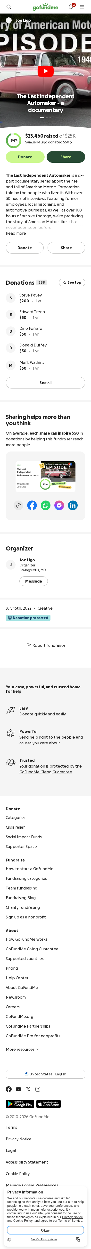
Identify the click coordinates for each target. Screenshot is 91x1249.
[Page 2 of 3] (47, 117)
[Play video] (45, 71)
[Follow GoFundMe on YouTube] (18, 1089)
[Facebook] (32, 505)
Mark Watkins (31, 362)
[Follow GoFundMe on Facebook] (9, 1089)
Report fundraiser (49, 645)
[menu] (82, 7)
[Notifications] (70, 7)
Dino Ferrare (30, 328)
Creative (45, 608)
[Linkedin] (73, 505)
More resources (20, 1049)
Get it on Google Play (20, 1104)
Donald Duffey (33, 345)
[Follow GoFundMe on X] (28, 1089)
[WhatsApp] (45, 505)
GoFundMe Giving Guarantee (45, 772)
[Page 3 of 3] (50, 117)
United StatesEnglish (48, 1074)
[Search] (9, 7)
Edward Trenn (32, 312)
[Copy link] (18, 505)
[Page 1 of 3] (42, 117)
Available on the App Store (48, 1104)
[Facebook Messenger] (59, 505)
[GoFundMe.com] (45, 6)
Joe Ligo (27, 560)
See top (74, 282)
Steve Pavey (30, 295)
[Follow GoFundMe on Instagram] (38, 1089)
